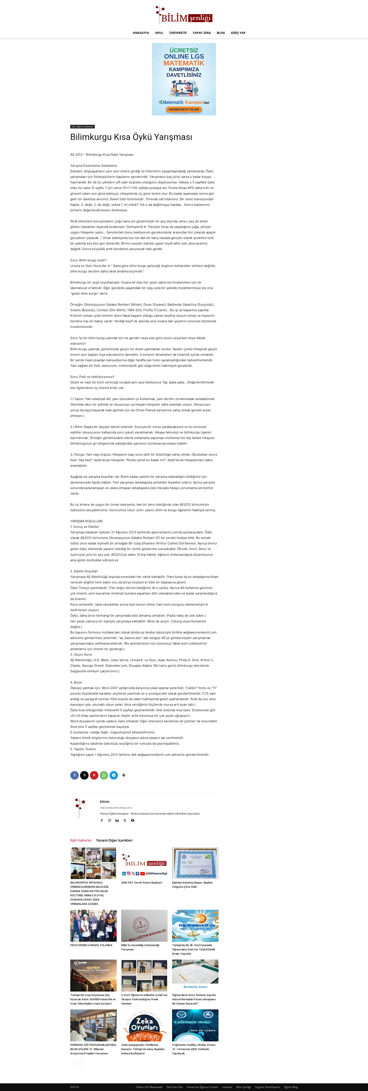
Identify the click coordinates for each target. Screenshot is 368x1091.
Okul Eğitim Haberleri (82, 126)
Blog (221, 33)
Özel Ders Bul (175, 1087)
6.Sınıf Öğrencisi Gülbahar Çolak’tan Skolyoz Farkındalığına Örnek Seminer (144, 999)
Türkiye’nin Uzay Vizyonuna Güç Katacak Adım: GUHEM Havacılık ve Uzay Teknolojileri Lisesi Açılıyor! (92, 999)
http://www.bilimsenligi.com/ (116, 807)
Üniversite (178, 33)
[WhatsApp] (104, 775)
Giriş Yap (238, 33)
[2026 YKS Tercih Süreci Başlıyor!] (144, 863)
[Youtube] (134, 820)
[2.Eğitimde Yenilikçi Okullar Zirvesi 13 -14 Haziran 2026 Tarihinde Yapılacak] (195, 1025)
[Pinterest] (94, 775)
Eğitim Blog (291, 1087)
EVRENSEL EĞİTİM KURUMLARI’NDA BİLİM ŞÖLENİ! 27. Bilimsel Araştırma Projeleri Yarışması (93, 1049)
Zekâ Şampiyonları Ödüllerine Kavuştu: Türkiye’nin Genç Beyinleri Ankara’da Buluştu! (143, 1049)
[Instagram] (111, 820)
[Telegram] (113, 775)
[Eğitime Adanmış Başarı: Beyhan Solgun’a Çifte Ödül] (195, 863)
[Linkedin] (118, 820)
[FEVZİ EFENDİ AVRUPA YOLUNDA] (93, 926)
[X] (84, 775)
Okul (159, 33)
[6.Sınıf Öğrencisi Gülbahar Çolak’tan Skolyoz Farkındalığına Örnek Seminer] (144, 976)
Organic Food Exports (267, 1087)
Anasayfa (141, 33)
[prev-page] (73, 1062)
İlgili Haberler (81, 840)
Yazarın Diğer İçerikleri (114, 840)
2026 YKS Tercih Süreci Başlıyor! (141, 882)
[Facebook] (74, 775)
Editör (105, 801)
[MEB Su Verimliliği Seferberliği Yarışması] (144, 926)
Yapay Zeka (202, 33)
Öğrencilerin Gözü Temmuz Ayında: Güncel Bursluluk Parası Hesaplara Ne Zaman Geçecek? (194, 999)
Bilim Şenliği (243, 1087)
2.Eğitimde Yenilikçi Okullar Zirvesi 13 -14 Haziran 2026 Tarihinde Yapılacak (193, 1049)
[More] (123, 775)
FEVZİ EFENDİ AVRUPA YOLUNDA (91, 945)
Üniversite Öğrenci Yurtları (202, 1087)
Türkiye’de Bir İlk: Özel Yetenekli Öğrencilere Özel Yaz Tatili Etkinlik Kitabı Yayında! (193, 949)
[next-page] (79, 1062)
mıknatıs (227, 1087)
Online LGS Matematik (149, 1087)
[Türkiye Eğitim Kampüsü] (184, 14)
